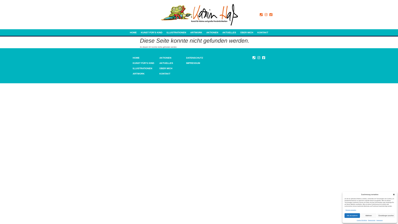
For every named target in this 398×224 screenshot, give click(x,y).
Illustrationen (176, 32)
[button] (394, 195)
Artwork (196, 32)
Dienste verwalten (351, 210)
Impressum (379, 220)
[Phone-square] (261, 14)
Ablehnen (368, 215)
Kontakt (262, 32)
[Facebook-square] (271, 14)
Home (133, 32)
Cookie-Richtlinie (362, 220)
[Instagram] (266, 14)
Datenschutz (371, 220)
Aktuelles (229, 32)
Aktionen (212, 32)
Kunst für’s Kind (151, 32)
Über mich (246, 32)
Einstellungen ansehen (386, 215)
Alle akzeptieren (352, 215)
